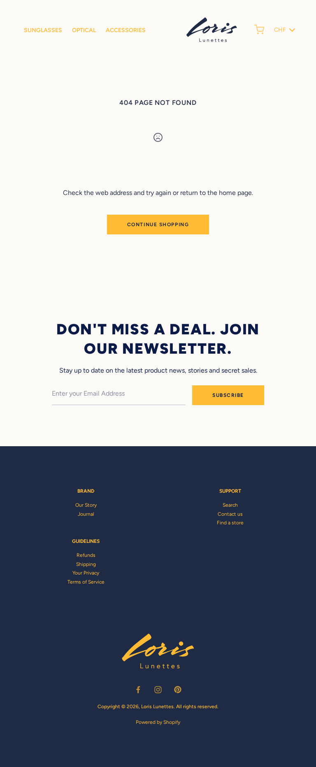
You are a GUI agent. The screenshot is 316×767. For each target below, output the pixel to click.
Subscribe (228, 395)
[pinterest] (178, 690)
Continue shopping (158, 224)
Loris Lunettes (157, 706)
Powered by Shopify (158, 722)
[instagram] (158, 690)
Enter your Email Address (84, 379)
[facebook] (138, 690)
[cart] (259, 29)
